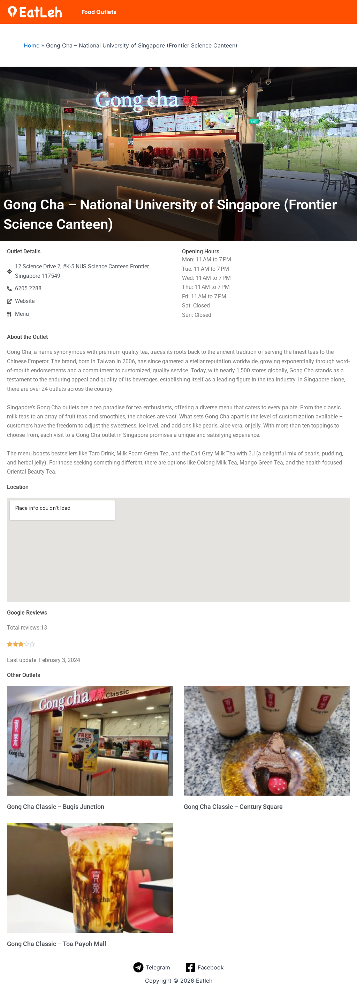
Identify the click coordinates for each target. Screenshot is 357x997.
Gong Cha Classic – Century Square (233, 806)
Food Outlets (99, 11)
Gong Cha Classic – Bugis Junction (55, 806)
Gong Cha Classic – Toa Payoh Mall (56, 943)
